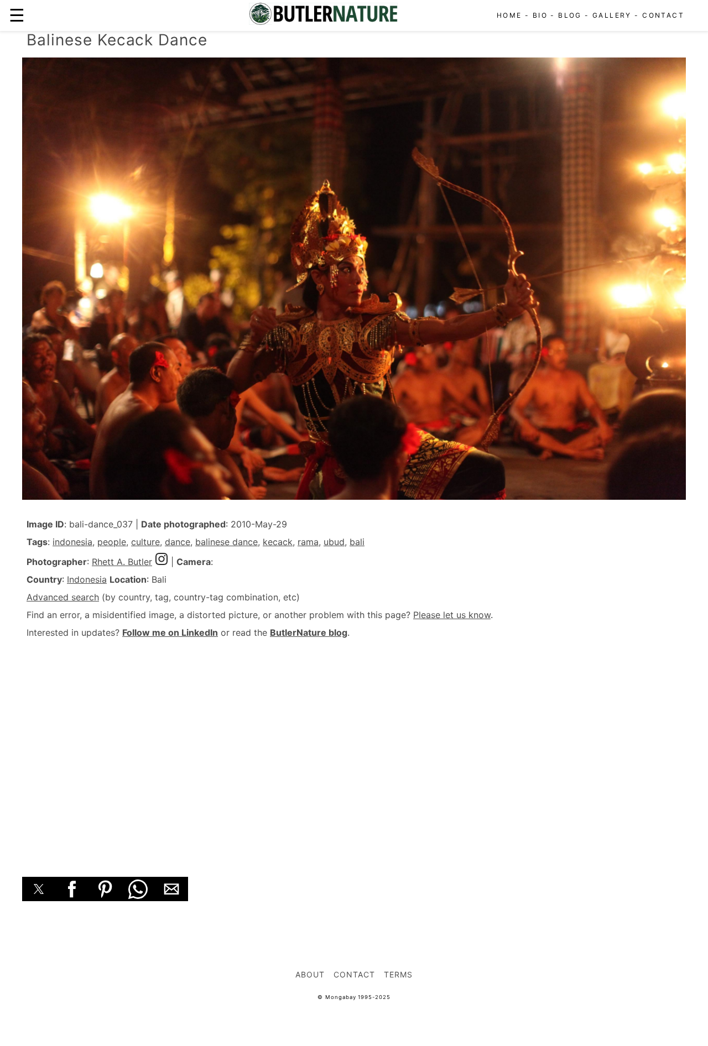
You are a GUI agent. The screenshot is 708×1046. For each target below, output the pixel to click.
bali (357, 541)
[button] (38, 889)
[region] (354, 745)
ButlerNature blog (308, 632)
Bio (540, 15)
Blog (570, 15)
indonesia (72, 541)
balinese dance (226, 541)
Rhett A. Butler (122, 561)
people (111, 541)
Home (509, 15)
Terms (398, 974)
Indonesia (87, 579)
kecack (278, 541)
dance (177, 541)
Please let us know (452, 614)
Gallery (612, 15)
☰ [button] (17, 15)
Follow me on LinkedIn (170, 632)
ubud (334, 541)
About (310, 974)
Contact (663, 15)
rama (308, 541)
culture (145, 541)
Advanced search (63, 597)
